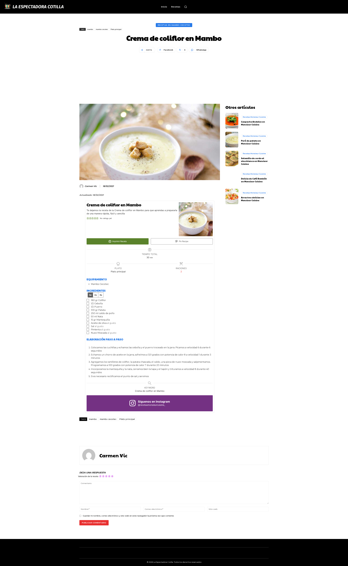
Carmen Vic (91, 186)
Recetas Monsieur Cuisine (254, 117)
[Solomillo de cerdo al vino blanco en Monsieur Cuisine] (231, 158)
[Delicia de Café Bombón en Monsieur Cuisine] (231, 177)
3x (101, 294)
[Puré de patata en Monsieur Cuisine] (231, 139)
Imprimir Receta (119, 241)
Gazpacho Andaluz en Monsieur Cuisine (253, 123)
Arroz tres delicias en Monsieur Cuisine (252, 199)
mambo (90, 29)
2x (95, 294)
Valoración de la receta (88, 476)
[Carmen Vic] (81, 186)
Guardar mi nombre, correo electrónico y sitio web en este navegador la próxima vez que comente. (128, 516)
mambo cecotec (102, 29)
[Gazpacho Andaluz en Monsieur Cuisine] (231, 120)
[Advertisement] (174, 74)
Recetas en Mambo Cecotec (174, 25)
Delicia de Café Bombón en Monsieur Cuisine (254, 180)
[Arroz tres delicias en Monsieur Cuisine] (231, 196)
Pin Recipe (183, 241)
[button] (185, 7)
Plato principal (116, 29)
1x (90, 294)
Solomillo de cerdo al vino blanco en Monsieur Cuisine (254, 161)
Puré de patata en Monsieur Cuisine (251, 142)
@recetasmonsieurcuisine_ (151, 405)
